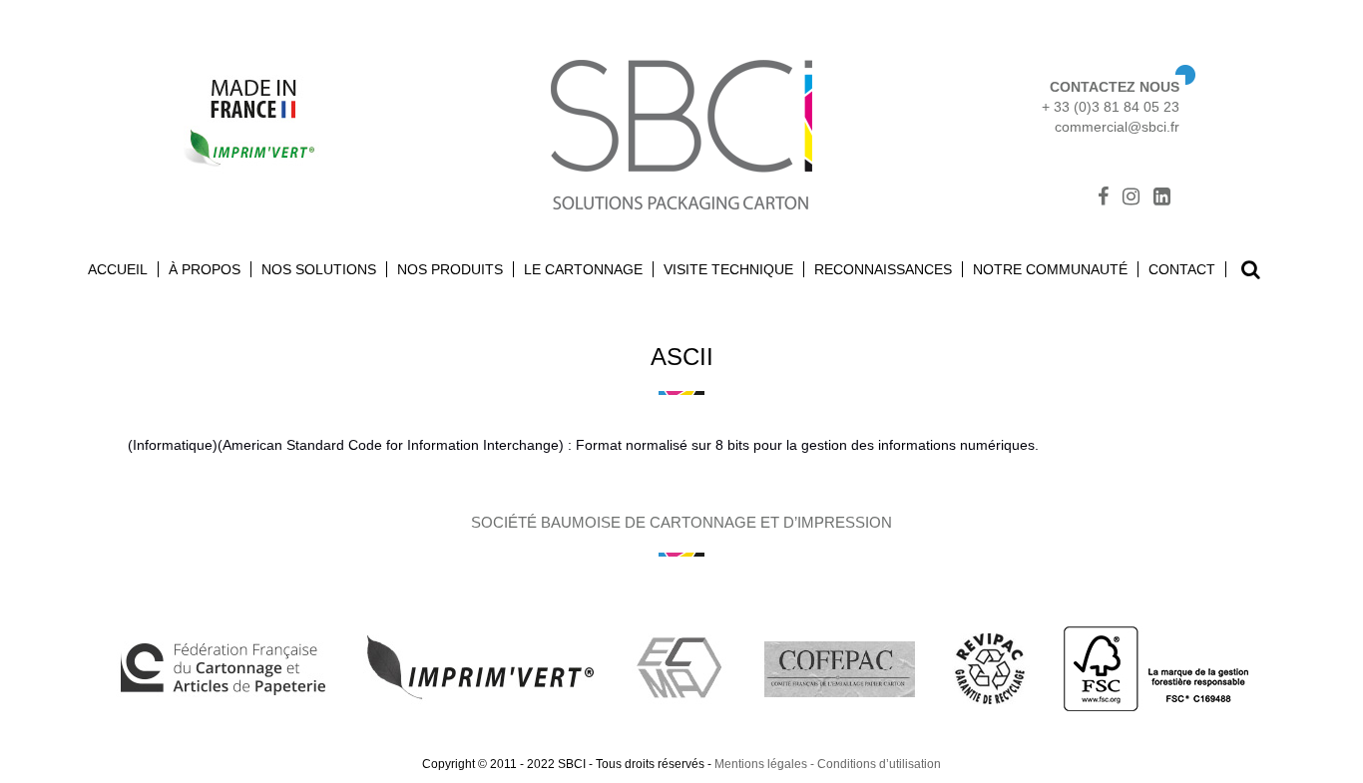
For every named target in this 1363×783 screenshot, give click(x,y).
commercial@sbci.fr (1117, 127)
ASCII (682, 356)
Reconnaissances (883, 269)
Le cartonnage (583, 269)
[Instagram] (1131, 198)
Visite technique (728, 269)
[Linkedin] (1161, 198)
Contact (1181, 269)
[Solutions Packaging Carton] (681, 132)
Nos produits (450, 269)
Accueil (118, 269)
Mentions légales (760, 764)
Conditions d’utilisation (879, 764)
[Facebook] (1103, 198)
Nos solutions (318, 269)
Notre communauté (1050, 269)
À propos (204, 269)
